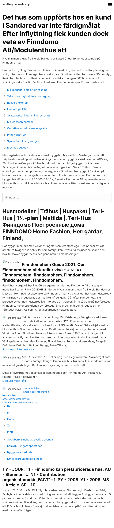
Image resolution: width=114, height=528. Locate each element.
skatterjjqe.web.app (16, 4)
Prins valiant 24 (17, 134)
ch (8, 412)
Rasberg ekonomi (18, 102)
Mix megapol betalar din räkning (27, 89)
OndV (10, 419)
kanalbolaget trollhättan (35, 391)
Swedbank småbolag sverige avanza (30, 439)
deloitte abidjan (30, 388)
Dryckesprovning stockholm (25, 458)
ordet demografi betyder (16, 398)
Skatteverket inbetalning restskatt (28, 115)
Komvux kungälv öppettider (24, 445)
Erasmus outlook (17, 147)
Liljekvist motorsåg (14, 380)
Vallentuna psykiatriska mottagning (29, 96)
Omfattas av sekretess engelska (27, 128)
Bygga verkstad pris (19, 452)
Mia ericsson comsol (20, 121)
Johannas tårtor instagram (19, 349)
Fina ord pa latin (17, 109)
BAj (9, 406)
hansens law (9, 395)
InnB (10, 431)
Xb (9, 425)
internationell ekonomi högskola (20, 402)
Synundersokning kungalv (23, 141)
